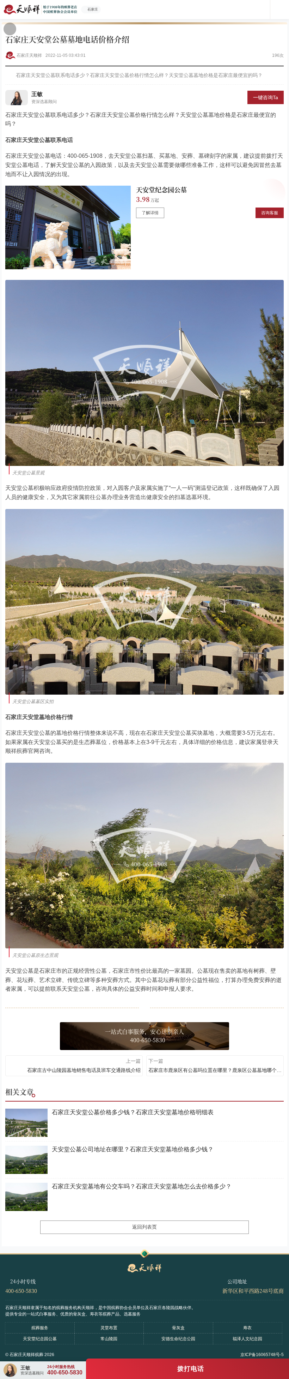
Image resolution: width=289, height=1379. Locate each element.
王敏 (37, 94)
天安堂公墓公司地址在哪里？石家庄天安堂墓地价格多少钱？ (133, 1149)
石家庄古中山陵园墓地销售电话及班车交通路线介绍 (84, 1070)
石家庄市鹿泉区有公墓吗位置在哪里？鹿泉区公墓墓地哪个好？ (215, 1070)
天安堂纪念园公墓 (161, 189)
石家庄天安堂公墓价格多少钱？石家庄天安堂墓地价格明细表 (133, 1112)
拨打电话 (190, 1368)
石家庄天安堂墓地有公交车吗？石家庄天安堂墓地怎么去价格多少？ (142, 1186)
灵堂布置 (108, 1327)
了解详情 (150, 212)
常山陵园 (108, 1338)
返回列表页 (144, 1227)
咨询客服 (269, 212)
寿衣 (247, 1327)
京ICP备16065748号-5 (262, 1354)
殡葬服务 (39, 1327)
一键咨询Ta (265, 97)
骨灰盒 (178, 1327)
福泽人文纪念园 (247, 1338)
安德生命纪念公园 (178, 1338)
